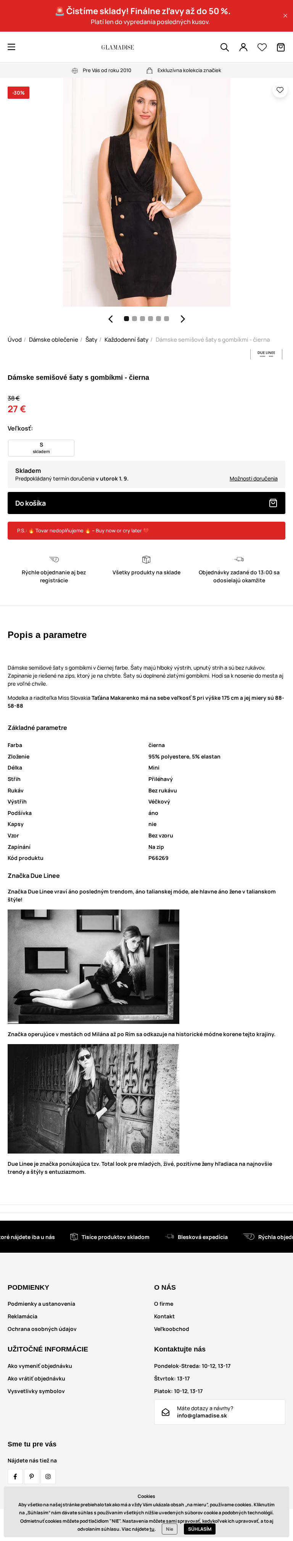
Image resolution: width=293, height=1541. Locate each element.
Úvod (15, 340)
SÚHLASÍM (199, 1529)
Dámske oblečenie (53, 340)
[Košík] (280, 47)
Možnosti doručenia (254, 478)
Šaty (91, 340)
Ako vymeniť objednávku (40, 1365)
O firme (163, 1303)
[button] (285, 15)
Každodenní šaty (126, 340)
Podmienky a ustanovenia (41, 1303)
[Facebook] (15, 1476)
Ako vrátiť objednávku (36, 1378)
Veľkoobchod (171, 1328)
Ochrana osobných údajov (42, 1328)
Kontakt (164, 1316)
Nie (169, 1529)
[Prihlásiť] (243, 47)
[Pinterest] (31, 1476)
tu (152, 1529)
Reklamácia (22, 1316)
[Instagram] (48, 1476)
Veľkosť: (20, 428)
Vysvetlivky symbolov (36, 1391)
